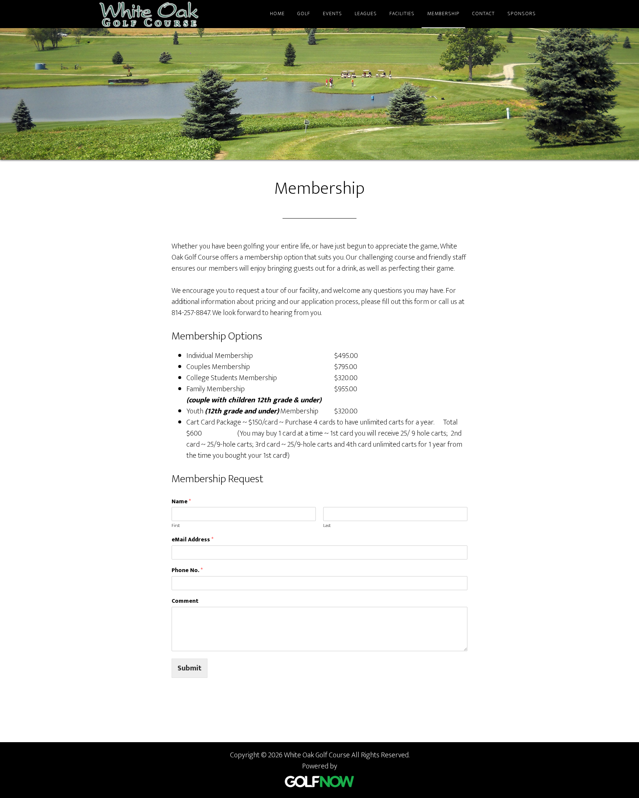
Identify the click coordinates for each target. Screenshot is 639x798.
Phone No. (187, 571)
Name (181, 502)
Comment (185, 601)
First (176, 526)
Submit (190, 668)
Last (327, 526)
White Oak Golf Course (164, 14)
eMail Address (192, 540)
